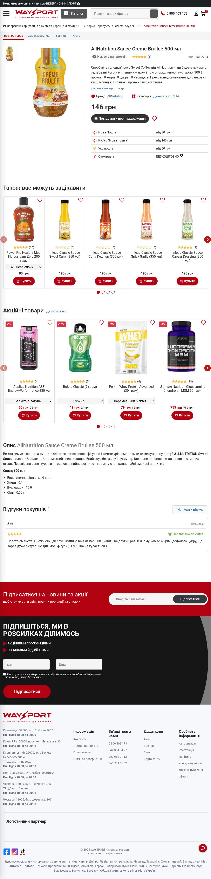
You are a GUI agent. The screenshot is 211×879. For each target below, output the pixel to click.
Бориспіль (78, 870)
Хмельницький (171, 861)
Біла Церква (62, 870)
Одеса (75, 866)
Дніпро (93, 861)
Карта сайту (152, 759)
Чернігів (200, 861)
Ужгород (154, 866)
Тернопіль (153, 861)
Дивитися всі (56, 311)
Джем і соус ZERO (167, 96)
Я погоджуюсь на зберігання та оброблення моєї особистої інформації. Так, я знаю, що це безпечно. (52, 676)
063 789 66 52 (118, 763)
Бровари (92, 870)
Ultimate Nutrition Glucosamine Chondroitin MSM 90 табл (182, 389)
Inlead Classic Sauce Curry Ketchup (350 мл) (106, 254)
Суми (125, 866)
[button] (6, 13)
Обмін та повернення (87, 759)
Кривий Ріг (178, 866)
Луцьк (143, 866)
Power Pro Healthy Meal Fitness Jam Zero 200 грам (23, 256)
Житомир (14, 866)
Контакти (79, 739)
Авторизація (187, 743)
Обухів (104, 870)
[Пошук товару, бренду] (154, 13)
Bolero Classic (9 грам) (80, 387)
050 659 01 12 (118, 756)
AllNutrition (115, 96)
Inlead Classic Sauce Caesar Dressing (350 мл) (187, 256)
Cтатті (148, 752)
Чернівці (139, 861)
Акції (147, 739)
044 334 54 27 (118, 750)
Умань (166, 866)
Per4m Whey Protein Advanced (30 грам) (131, 389)
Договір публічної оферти (191, 773)
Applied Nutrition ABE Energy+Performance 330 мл (29, 389)
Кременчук (194, 866)
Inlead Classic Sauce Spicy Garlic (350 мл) (146, 254)
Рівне (133, 866)
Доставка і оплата (85, 745)
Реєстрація (186, 750)
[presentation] (3, 239)
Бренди (149, 745)
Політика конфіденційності (190, 760)
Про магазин (82, 752)
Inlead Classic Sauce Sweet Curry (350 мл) (64, 254)
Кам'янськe (118, 870)
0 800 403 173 (177, 13)
